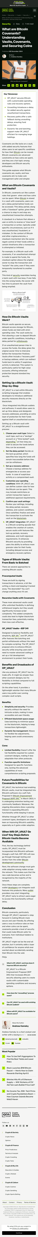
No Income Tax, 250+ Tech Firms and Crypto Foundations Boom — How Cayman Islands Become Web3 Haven (21, 1095)
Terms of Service (30, 1202)
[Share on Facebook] (21, 85)
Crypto (19, 15)
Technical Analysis (11, 1153)
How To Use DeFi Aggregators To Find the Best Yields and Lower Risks (21, 1059)
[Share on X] (8, 85)
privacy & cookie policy (20, 1228)
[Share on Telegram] (25, 85)
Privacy (19, 1202)
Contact (11, 1202)
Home (4, 15)
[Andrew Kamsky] (6, 1025)
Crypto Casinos (10, 1187)
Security (26, 15)
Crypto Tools (9, 1161)
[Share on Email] (29, 85)
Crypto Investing (11, 1157)
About (5, 1202)
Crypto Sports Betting (12, 1194)
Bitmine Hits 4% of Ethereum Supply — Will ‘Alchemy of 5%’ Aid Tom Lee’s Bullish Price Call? (21, 1082)
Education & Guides (12, 1170)
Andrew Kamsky (16, 57)
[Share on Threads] (13, 85)
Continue (19, 1233)
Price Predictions (11, 1150)
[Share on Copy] (34, 85)
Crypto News (9, 1137)
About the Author (18, 1023)
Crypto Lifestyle (10, 1174)
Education (11, 15)
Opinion (8, 1140)
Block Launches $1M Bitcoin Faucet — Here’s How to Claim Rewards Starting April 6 (20, 1070)
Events (7, 1177)
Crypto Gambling (11, 1190)
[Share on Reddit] (17, 85)
